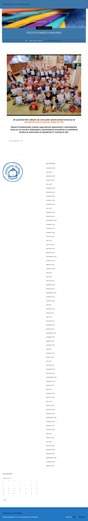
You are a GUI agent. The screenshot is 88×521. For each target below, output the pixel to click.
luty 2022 (49, 317)
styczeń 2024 (50, 244)
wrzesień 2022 (50, 297)
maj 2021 (48, 349)
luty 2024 (49, 240)
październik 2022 (51, 293)
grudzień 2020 (50, 369)
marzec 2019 (50, 437)
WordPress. (81, 517)
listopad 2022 (50, 289)
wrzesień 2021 (50, 337)
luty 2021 (49, 361)
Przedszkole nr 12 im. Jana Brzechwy (16, 4)
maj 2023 (49, 272)
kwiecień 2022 (50, 309)
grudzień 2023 (50, 248)
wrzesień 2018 (50, 462)
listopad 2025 (50, 192)
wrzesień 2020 (50, 381)
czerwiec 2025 (50, 200)
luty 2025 (49, 208)
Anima (74, 517)
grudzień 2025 (50, 188)
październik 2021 (51, 333)
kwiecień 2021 (50, 353)
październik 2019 (51, 417)
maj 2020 (49, 389)
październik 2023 (51, 256)
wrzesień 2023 (50, 260)
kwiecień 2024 (50, 232)
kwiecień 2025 (50, 204)
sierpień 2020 (50, 385)
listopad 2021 (50, 329)
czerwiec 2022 (50, 301)
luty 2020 (49, 401)
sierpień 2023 (50, 264)
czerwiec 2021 (50, 345)
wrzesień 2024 (50, 224)
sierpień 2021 (50, 341)
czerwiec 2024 (50, 228)
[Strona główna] (26, 41)
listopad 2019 (50, 413)
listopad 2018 (50, 453)
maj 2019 (49, 433)
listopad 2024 (50, 216)
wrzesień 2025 (50, 196)
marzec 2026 (50, 180)
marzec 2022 (50, 313)
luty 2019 (49, 441)
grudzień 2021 (50, 325)
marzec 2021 (50, 357)
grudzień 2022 (50, 285)
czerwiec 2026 (50, 168)
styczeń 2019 (50, 445)
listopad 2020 (50, 373)
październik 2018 (51, 457)
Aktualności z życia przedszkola (12, 513)
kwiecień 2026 (50, 176)
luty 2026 (49, 184)
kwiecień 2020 (50, 393)
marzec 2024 (50, 236)
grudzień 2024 (50, 212)
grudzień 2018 (50, 449)
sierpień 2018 (50, 466)
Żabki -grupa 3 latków (44, 28)
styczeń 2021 (50, 365)
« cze (4, 500)
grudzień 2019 (50, 409)
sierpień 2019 (50, 425)
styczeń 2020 (50, 405)
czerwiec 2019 (50, 429)
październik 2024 (51, 220)
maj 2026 (49, 172)
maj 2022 (49, 305)
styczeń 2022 (50, 321)
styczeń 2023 (50, 280)
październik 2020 (51, 377)
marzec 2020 (50, 397)
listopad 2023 (50, 252)
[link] (50, 21)
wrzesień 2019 (50, 421)
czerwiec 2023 (50, 268)
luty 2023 (49, 276)
